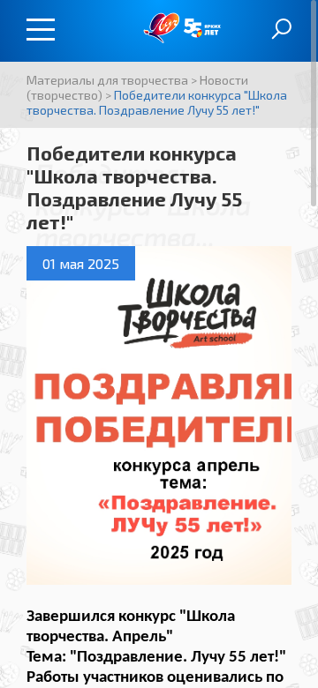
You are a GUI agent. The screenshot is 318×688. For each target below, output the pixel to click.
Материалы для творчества (107, 79)
